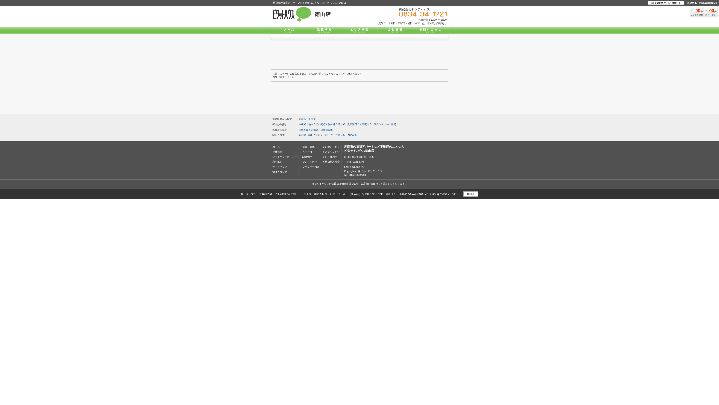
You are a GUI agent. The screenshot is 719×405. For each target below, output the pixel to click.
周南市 (302, 119)
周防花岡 (352, 135)
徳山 (318, 135)
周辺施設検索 (332, 161)
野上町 (341, 124)
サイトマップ (279, 166)
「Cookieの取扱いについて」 (422, 194)
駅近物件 (307, 156)
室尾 (393, 124)
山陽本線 (303, 129)
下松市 (312, 119)
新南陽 (302, 135)
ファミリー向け (310, 166)
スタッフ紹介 (332, 151)
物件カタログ (279, 171)
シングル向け (309, 161)
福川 (310, 135)
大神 (386, 124)
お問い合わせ (332, 147)
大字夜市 (364, 124)
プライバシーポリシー (284, 156)
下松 (325, 135)
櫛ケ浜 (341, 135)
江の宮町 (320, 124)
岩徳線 (314, 129)
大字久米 (376, 124)
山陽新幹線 (327, 129)
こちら (339, 73)
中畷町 (302, 124)
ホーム (276, 147)
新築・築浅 (308, 147)
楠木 (310, 124)
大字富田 (352, 124)
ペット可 (307, 151)
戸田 (332, 135)
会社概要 (277, 151)
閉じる (470, 194)
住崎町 (331, 124)
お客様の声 (331, 156)
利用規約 (277, 161)
